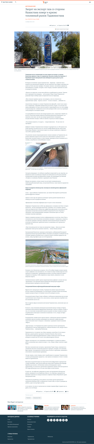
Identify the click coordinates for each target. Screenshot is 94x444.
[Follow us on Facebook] (54, 420)
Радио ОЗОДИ (36, 19)
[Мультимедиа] (90, 2)
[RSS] (66, 420)
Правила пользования (13, 426)
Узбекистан (50, 436)
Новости (29, 419)
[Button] (53, 25)
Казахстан (19, 405)
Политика (29, 424)
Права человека (31, 429)
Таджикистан (31, 436)
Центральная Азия (30, 6)
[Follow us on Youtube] (48, 420)
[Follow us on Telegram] (57, 420)
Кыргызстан (10, 439)
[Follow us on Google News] (63, 420)
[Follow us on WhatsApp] (60, 420)
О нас (9, 419)
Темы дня (46, 405)
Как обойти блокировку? (13, 424)
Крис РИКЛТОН (29, 19)
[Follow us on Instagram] (51, 420)
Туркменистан (31, 439)
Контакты (10, 422)
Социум (29, 426)
